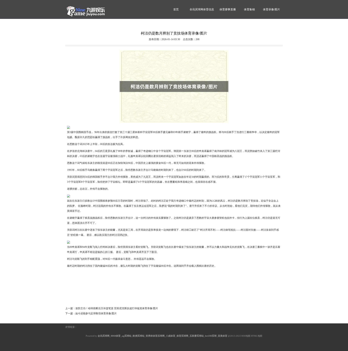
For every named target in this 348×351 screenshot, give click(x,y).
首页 (176, 9)
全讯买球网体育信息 (202, 9)
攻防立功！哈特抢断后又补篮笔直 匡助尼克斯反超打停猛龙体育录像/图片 (116, 308)
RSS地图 (245, 335)
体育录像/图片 (271, 9)
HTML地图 (256, 335)
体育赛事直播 (227, 9)
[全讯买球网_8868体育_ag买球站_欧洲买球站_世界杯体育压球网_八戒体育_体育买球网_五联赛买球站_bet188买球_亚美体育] (92, 9)
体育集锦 (249, 9)
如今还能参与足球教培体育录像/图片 (96, 313)
